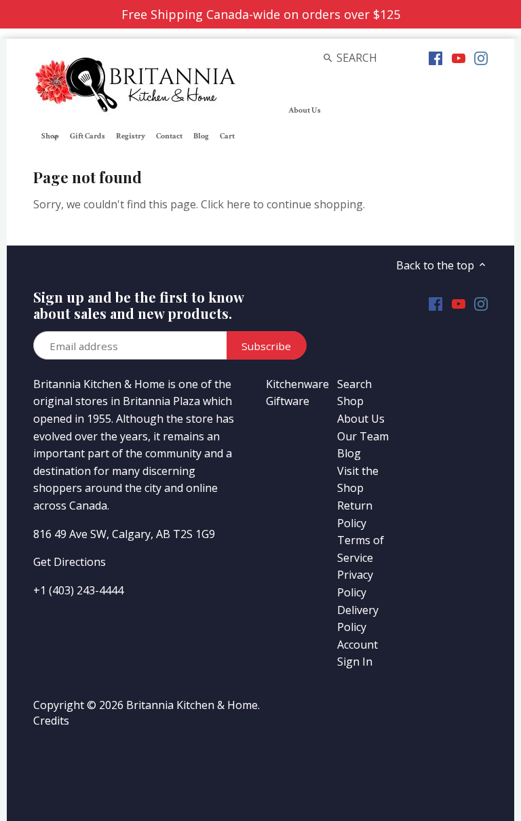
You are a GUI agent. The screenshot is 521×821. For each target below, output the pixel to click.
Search (354, 384)
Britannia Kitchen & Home (192, 705)
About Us (361, 418)
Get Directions (69, 561)
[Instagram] (481, 57)
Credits (51, 720)
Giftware (287, 401)
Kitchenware (297, 384)
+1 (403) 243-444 (75, 590)
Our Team (363, 436)
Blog (349, 453)
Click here (225, 204)
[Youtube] (458, 57)
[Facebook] (435, 57)
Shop (350, 401)
